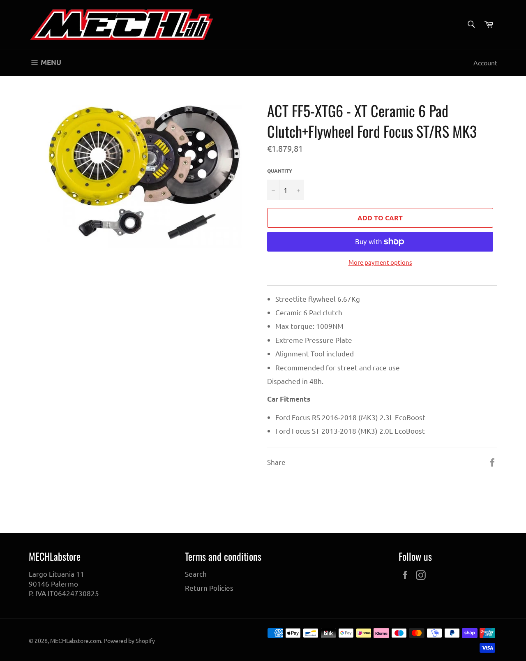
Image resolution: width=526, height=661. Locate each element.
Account (485, 62)
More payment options (380, 262)
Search (196, 573)
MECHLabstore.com (75, 640)
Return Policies (209, 587)
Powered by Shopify (129, 640)
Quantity (279, 170)
